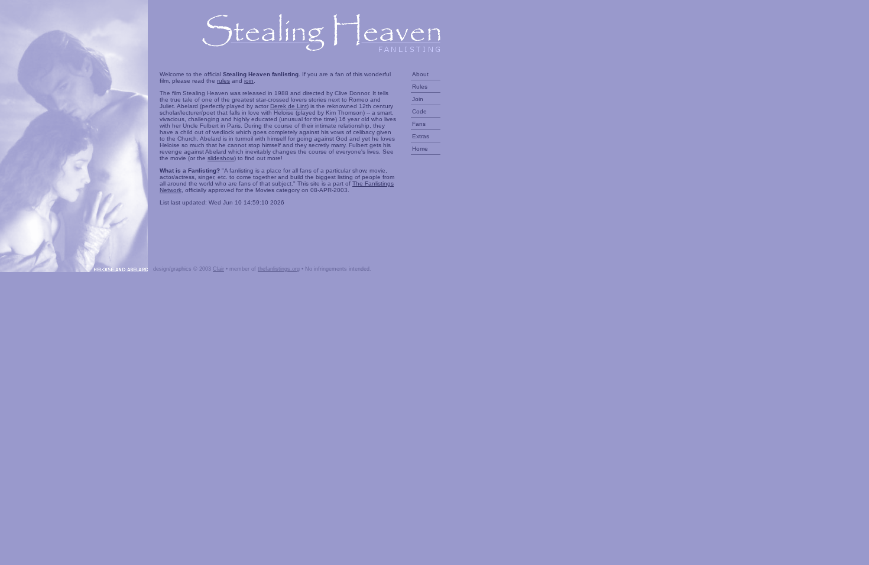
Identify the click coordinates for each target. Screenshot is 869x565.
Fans (419, 124)
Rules (419, 86)
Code (419, 111)
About (420, 74)
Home (420, 148)
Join (417, 99)
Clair (218, 269)
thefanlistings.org (279, 269)
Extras (420, 136)
